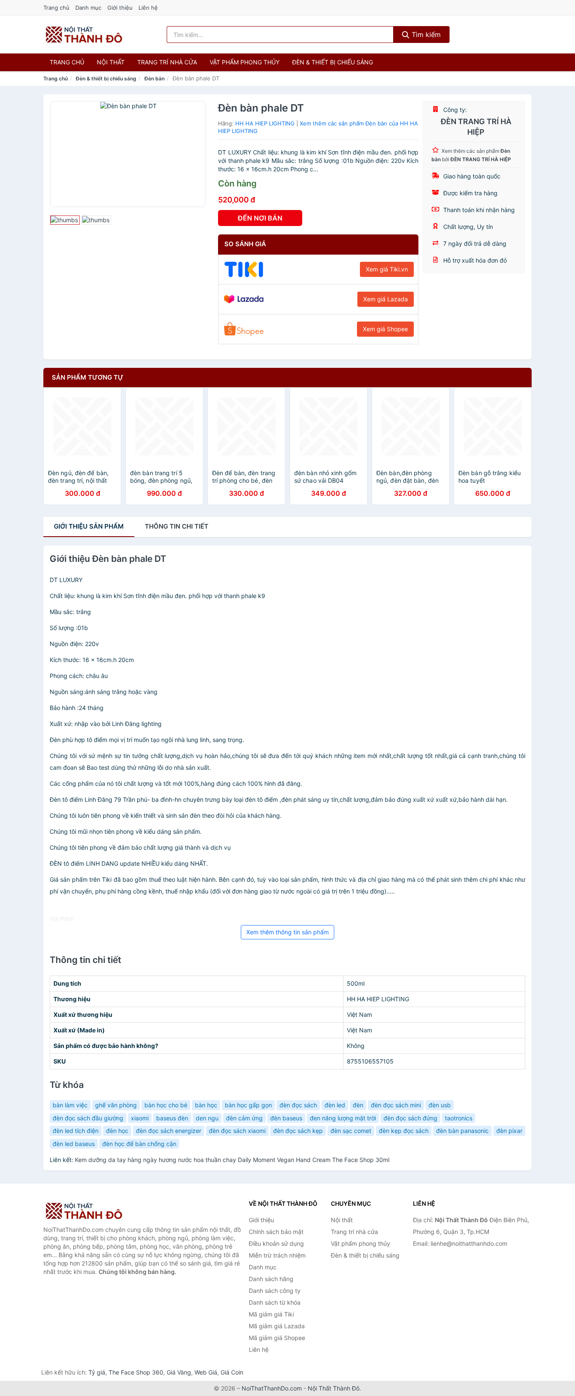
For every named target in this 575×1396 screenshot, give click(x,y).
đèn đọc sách (298, 1105)
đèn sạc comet (350, 1130)
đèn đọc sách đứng (410, 1118)
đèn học (117, 1130)
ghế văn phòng (116, 1105)
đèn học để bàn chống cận (139, 1143)
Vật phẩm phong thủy (245, 62)
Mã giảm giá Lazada (277, 1326)
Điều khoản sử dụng (276, 1243)
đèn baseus (286, 1118)
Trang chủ (56, 7)
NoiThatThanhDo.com (272, 1388)
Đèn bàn (154, 78)
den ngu (207, 1118)
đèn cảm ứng (244, 1118)
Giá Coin (232, 1372)
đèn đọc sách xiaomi (237, 1130)
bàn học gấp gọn (248, 1105)
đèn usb (440, 1105)
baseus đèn (172, 1118)
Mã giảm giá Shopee (277, 1337)
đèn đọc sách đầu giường (88, 1118)
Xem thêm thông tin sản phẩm (287, 932)
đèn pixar (509, 1130)
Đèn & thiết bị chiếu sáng (332, 62)
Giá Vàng (179, 1372)
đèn (358, 1105)
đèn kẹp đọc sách (404, 1130)
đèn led (335, 1105)
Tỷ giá (96, 1372)
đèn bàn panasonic (462, 1130)
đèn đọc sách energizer (168, 1130)
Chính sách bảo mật (276, 1231)
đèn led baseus (74, 1143)
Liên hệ (148, 7)
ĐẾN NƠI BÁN (260, 218)
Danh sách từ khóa (275, 1302)
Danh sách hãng (271, 1278)
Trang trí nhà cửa (167, 62)
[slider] (65, 220)
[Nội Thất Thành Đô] (85, 1210)
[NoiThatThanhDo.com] (84, 34)
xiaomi (140, 1118)
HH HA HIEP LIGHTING (265, 123)
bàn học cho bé (165, 1105)
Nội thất (111, 62)
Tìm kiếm (425, 34)
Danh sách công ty (275, 1290)
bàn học (206, 1105)
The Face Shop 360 (136, 1372)
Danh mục (88, 7)
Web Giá (205, 1372)
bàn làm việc (70, 1105)
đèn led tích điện (75, 1130)
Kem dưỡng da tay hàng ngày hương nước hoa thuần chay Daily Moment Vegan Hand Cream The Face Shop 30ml (232, 1159)
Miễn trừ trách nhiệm (277, 1255)
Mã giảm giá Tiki (271, 1314)
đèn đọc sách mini (396, 1105)
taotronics (458, 1118)
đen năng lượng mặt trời (343, 1118)
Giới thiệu (120, 7)
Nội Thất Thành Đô (333, 1388)
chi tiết (176, 526)
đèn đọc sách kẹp (298, 1130)
